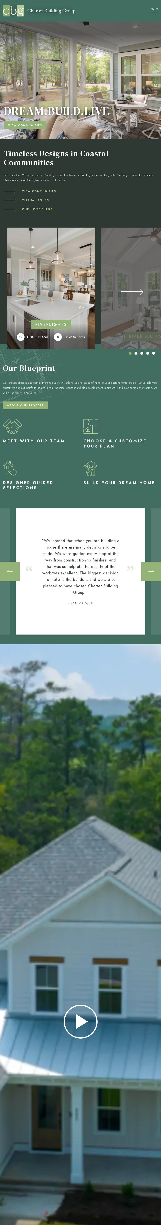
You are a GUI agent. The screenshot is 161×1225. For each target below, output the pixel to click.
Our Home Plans (37, 209)
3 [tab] (141, 353)
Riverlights (51, 324)
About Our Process (25, 405)
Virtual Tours (35, 200)
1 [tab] (130, 353)
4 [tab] (147, 353)
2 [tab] (135, 353)
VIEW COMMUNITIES (25, 125)
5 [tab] (153, 353)
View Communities (39, 191)
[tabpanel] (51, 288)
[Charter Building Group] (69, 11)
